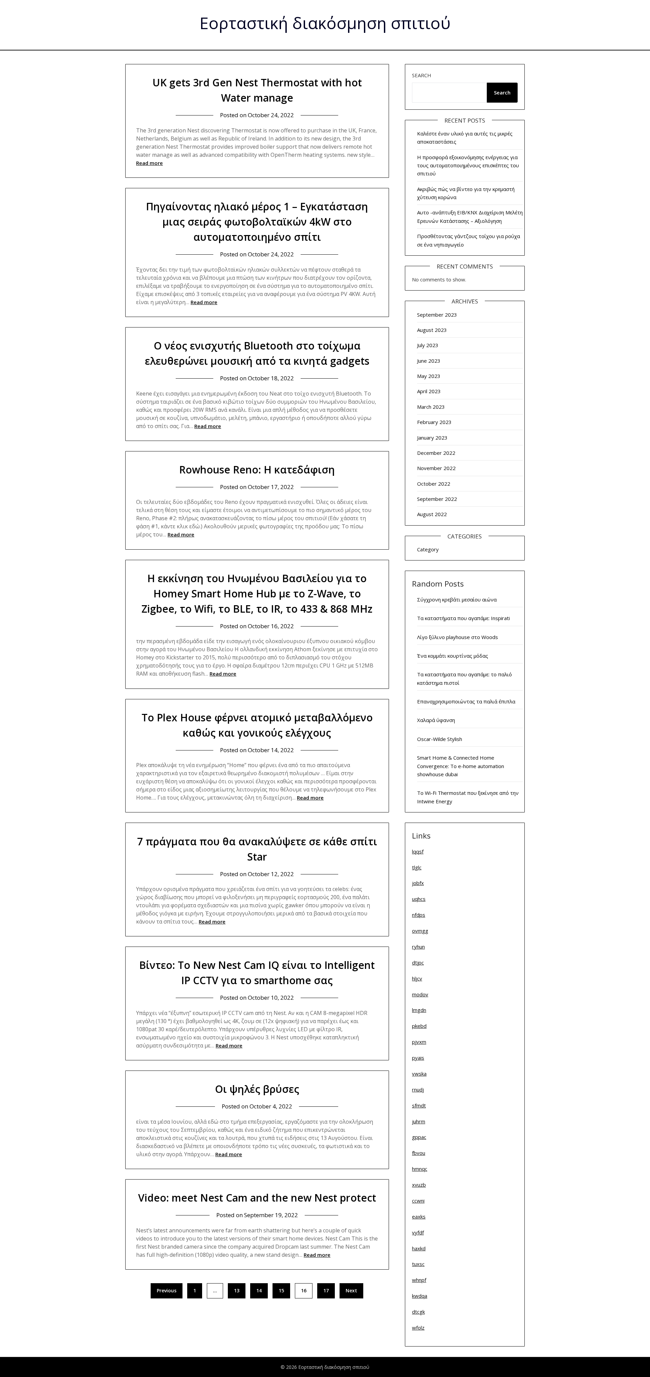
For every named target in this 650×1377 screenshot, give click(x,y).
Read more (149, 163)
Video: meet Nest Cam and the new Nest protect (257, 1198)
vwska (419, 1073)
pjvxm (419, 1041)
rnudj (418, 1089)
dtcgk (418, 1311)
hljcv (417, 978)
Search (421, 75)
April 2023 (429, 391)
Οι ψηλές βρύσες (257, 1089)
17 (326, 1290)
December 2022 (436, 452)
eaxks (419, 1216)
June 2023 (428, 360)
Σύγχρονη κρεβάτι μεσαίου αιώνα (457, 599)
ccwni (418, 1200)
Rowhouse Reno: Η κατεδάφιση (257, 469)
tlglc (416, 867)
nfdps (418, 914)
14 (259, 1290)
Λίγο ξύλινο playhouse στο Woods (457, 637)
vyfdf (418, 1232)
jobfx (418, 883)
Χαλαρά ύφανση (436, 720)
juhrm (418, 1121)
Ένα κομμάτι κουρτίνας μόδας (452, 655)
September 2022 (437, 498)
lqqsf (418, 851)
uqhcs (419, 898)
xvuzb (419, 1184)
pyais (418, 1057)
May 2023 (428, 376)
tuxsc (418, 1264)
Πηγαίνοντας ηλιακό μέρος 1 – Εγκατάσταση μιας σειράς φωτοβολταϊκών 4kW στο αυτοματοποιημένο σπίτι (257, 221)
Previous (166, 1290)
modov (420, 994)
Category (428, 549)
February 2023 (434, 422)
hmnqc (419, 1168)
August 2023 (432, 329)
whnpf (419, 1279)
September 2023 (437, 314)
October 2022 (433, 483)
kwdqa (419, 1295)
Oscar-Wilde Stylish (439, 739)
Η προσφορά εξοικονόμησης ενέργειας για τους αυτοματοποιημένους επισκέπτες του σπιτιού (468, 165)
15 (281, 1290)
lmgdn (419, 1010)
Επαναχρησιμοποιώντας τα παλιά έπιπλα (466, 701)
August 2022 (432, 514)
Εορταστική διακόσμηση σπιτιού (325, 24)
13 (236, 1290)
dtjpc (418, 962)
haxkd (419, 1248)
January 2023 (432, 437)
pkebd (419, 1025)
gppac (419, 1137)
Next (351, 1290)
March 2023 (431, 406)
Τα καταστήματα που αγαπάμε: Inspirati (463, 618)
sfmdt (419, 1105)
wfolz (418, 1327)
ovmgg (420, 930)
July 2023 (427, 345)
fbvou (418, 1152)
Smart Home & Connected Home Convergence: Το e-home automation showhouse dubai (460, 766)
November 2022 (436, 468)
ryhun (418, 946)
